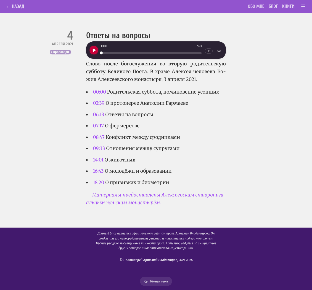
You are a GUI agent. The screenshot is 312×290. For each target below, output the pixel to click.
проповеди (61, 52)
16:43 (98, 171)
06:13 (98, 115)
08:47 (99, 137)
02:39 (99, 103)
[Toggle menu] (303, 6)
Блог (273, 6)
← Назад (15, 6)
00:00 (99, 92)
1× (209, 50)
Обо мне (256, 6)
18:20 (98, 182)
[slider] (151, 53)
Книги (288, 6)
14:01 (98, 160)
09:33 (99, 148)
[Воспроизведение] (94, 50)
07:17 (98, 126)
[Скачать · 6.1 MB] (219, 50)
